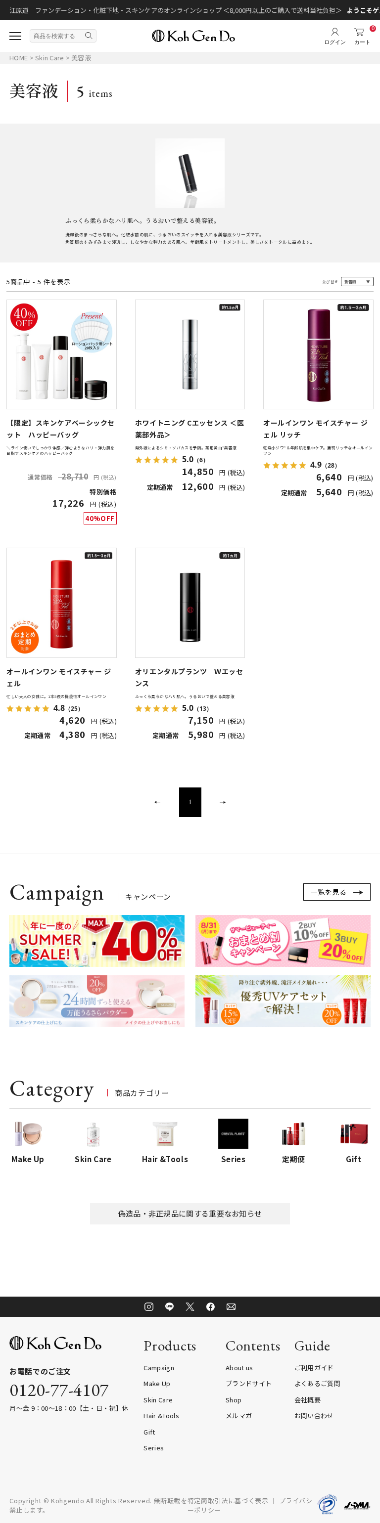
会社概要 (307, 1399)
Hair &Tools (161, 1415)
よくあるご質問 (317, 1383)
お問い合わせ (314, 1415)
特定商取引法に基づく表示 (228, 1500)
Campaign (158, 1367)
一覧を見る (328, 892)
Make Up (156, 1383)
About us (239, 1367)
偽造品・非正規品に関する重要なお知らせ (190, 1213)
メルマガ (239, 1415)
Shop (233, 1399)
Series (153, 1447)
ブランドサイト (249, 1383)
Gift (149, 1431)
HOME (18, 57)
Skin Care (50, 57)
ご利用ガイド (314, 1367)
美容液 (81, 57)
